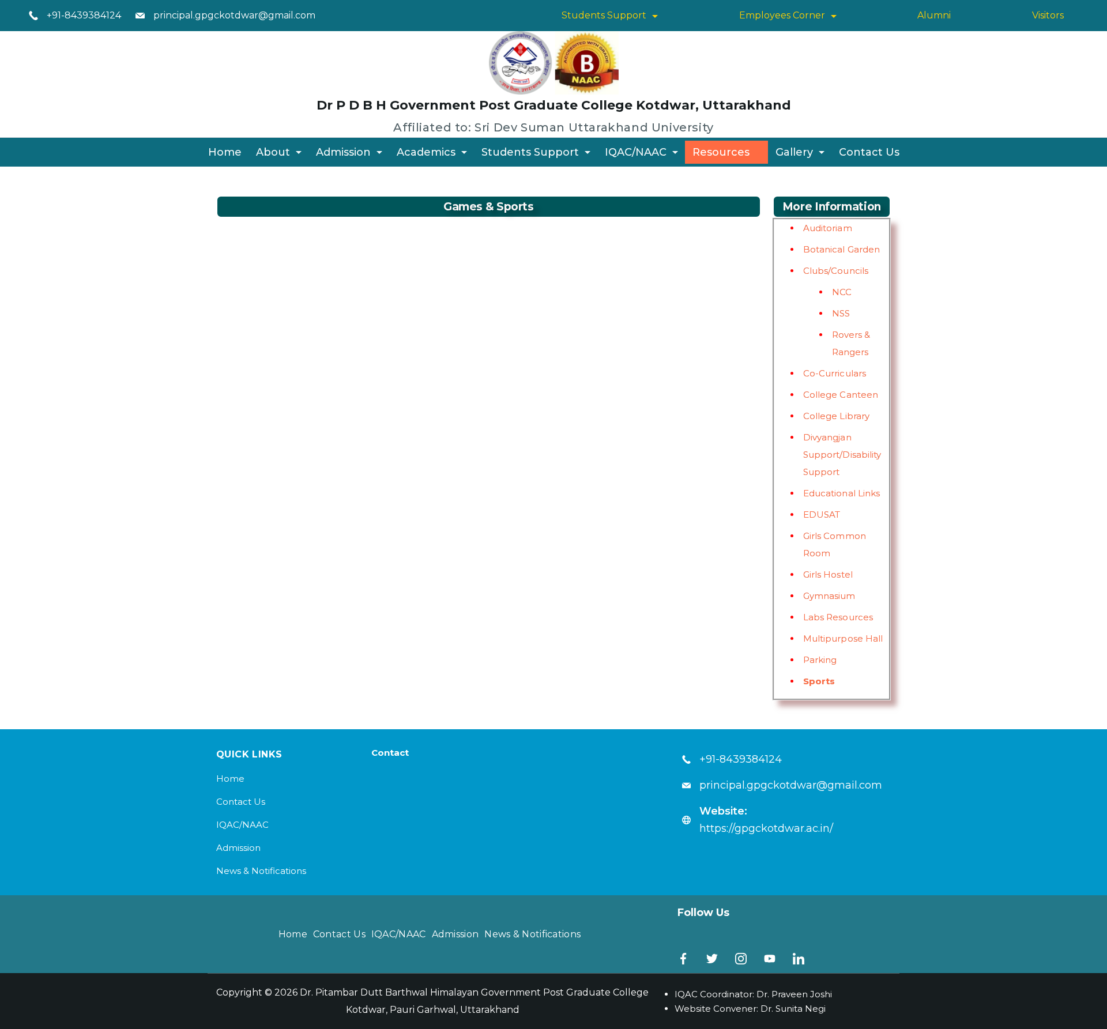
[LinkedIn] (798, 958)
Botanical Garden (841, 249)
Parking (820, 659)
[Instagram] (741, 958)
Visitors (1048, 15)
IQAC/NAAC (636, 152)
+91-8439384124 (84, 15)
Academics (426, 152)
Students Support (604, 15)
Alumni (934, 15)
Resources (721, 152)
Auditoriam (827, 228)
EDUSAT (822, 514)
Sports (819, 681)
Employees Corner (782, 15)
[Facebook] (683, 958)
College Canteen (841, 394)
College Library (836, 415)
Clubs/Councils (835, 270)
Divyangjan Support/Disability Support (842, 454)
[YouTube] (769, 958)
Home (225, 152)
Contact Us (869, 152)
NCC (842, 292)
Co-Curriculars (834, 373)
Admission (343, 152)
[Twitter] (712, 958)
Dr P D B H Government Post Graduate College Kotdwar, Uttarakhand (554, 105)
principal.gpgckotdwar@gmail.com (234, 15)
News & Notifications (261, 870)
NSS (841, 313)
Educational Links (841, 493)
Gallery (794, 152)
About (273, 152)
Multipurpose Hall (843, 638)
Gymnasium (829, 595)
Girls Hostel (828, 574)
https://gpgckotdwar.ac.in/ (766, 828)
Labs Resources (838, 617)
